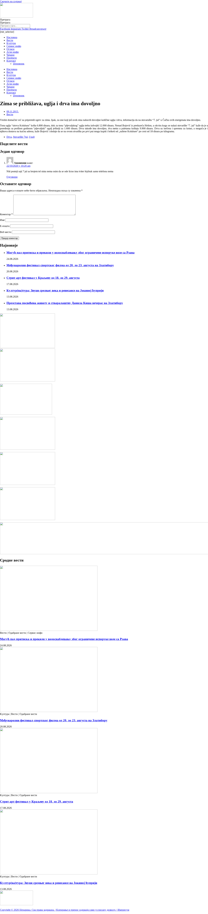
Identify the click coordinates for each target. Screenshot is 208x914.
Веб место (5, 232)
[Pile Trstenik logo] (27, 347)
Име (2, 220)
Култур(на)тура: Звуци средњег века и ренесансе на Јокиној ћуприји (55, 290)
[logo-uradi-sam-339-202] (27, 448)
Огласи (10, 49)
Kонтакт (11, 60)
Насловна (11, 37)
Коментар (6, 214)
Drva (9, 136)
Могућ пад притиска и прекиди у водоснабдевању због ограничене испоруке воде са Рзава (70, 252)
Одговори (12, 177)
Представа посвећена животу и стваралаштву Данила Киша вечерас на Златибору (64, 303)
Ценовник (18, 63)
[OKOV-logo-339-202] (27, 380)
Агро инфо (12, 52)
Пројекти (11, 57)
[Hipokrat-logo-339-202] (27, 519)
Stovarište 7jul (20, 136)
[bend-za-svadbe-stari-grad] (26, 413)
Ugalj (32, 136)
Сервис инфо (13, 46)
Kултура (11, 43)
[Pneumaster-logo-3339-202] (27, 484)
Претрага (5, 19)
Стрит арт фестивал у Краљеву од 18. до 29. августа (43, 277)
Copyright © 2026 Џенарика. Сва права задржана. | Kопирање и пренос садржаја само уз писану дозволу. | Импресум (64, 909)
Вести (9, 40)
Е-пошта (4, 226)
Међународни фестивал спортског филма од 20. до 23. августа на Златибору (60, 265)
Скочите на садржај (11, 1)
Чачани (10, 55)
